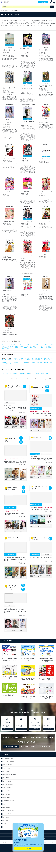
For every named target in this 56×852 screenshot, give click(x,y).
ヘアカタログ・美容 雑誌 (32, 360)
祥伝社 (45, 224)
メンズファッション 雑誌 (18, 358)
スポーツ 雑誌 (46, 358)
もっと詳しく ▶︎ (7, 728)
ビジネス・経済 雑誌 (29, 358)
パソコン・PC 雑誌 (24, 362)
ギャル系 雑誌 (41, 347)
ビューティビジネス (29, 126)
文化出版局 (9, 161)
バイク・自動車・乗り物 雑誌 (9, 774)
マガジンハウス (5, 373)
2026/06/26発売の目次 (35, 554)
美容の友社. (9, 332)
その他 (11, 363)
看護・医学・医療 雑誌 (44, 360)
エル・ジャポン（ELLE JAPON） (11, 586)
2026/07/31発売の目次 (9, 554)
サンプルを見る (8, 402)
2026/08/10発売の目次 (35, 408)
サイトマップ (50, 842)
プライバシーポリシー (11, 842)
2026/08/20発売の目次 (35, 454)
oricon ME (9, 294)
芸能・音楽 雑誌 (17, 359)
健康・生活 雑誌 (38, 358)
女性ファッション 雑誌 (9, 10)
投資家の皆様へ (44, 842)
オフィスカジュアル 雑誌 (30, 346)
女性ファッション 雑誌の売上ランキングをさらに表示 (38, 379)
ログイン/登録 (43, 2)
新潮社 (8, 126)
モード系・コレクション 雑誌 (23, 344)
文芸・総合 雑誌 (14, 360)
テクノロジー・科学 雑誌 (13, 362)
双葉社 (45, 257)
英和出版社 (46, 197)
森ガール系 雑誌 (5, 348)
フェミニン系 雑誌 (35, 344)
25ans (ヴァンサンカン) (14, 386)
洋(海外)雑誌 (39, 362)
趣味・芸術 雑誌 (22, 360)
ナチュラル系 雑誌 (9, 346)
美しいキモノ (37, 437)
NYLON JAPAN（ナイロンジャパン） (12, 488)
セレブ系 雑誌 (49, 347)
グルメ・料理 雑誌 (26, 359)
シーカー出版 (46, 162)
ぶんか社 (9, 257)
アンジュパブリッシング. (25, 296)
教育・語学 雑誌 (6, 807)
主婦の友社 (9, 53)
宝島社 (45, 53)
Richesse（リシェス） (40, 538)
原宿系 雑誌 (25, 347)
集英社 (33, 373)
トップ (2, 10)
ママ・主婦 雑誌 (44, 344)
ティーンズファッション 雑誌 (15, 347)
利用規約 (4, 842)
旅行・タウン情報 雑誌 (36, 359)
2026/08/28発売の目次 (9, 507)
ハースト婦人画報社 (14, 373)
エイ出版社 (46, 122)
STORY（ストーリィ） (14, 538)
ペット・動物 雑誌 (7, 790)
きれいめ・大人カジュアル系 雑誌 (9, 344)
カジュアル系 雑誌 (19, 346)
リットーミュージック (30, 260)
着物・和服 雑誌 (33, 347)
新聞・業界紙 (32, 362)
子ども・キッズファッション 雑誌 (43, 346)
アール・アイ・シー (29, 92)
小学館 (45, 89)
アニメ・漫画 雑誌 (46, 359)
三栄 (8, 195)
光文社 (27, 56)
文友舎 (27, 224)
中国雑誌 (46, 362)
